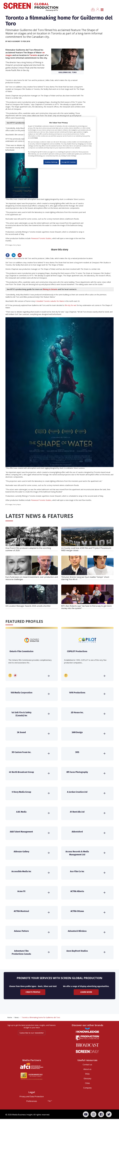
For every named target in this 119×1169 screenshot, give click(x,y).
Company (87, 1088)
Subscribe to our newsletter (32, 1033)
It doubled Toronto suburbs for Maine (50, 301)
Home (9, 1017)
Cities (87, 1083)
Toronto (33, 55)
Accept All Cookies (69, 162)
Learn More (86, 992)
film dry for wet (70, 305)
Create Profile (33, 992)
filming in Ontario (50, 289)
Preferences (31, 1101)
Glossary (87, 1078)
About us (87, 1069)
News (16, 1017)
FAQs (87, 1074)
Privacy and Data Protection (32, 1096)
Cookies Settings (51, 162)
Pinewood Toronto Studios (41, 238)
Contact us (87, 1064)
